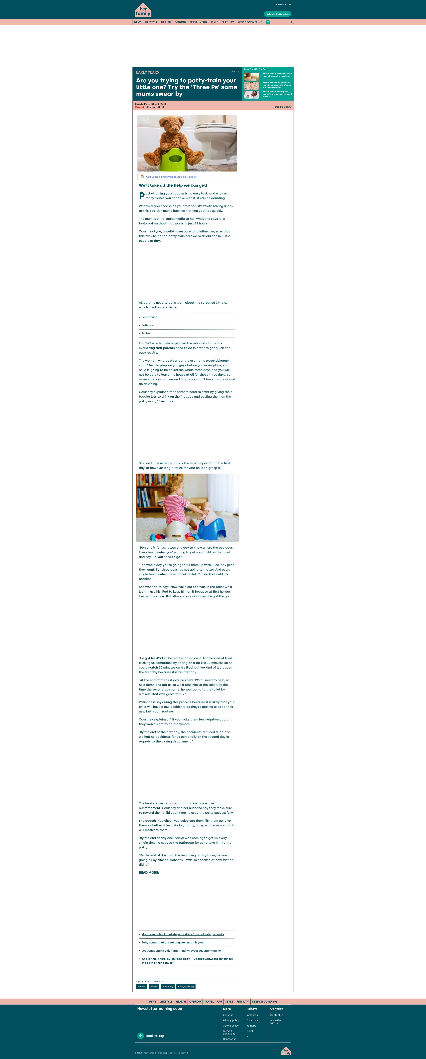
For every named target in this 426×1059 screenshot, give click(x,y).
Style (214, 22)
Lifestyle (151, 22)
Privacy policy (231, 1020)
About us (228, 1015)
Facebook (252, 1020)
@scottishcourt (217, 360)
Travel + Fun (198, 22)
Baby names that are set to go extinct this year (173, 942)
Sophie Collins (283, 107)
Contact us (229, 1039)
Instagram (253, 1015)
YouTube (251, 1026)
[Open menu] (268, 22)
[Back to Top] (140, 1036)
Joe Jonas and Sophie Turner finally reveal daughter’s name (181, 950)
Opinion (180, 22)
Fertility (228, 22)
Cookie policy (231, 1026)
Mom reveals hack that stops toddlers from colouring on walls (183, 934)
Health (166, 22)
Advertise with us (275, 1022)
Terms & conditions (229, 1032)
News (137, 22)
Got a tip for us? (283, 4)
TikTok (250, 1031)
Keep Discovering (249, 22)
